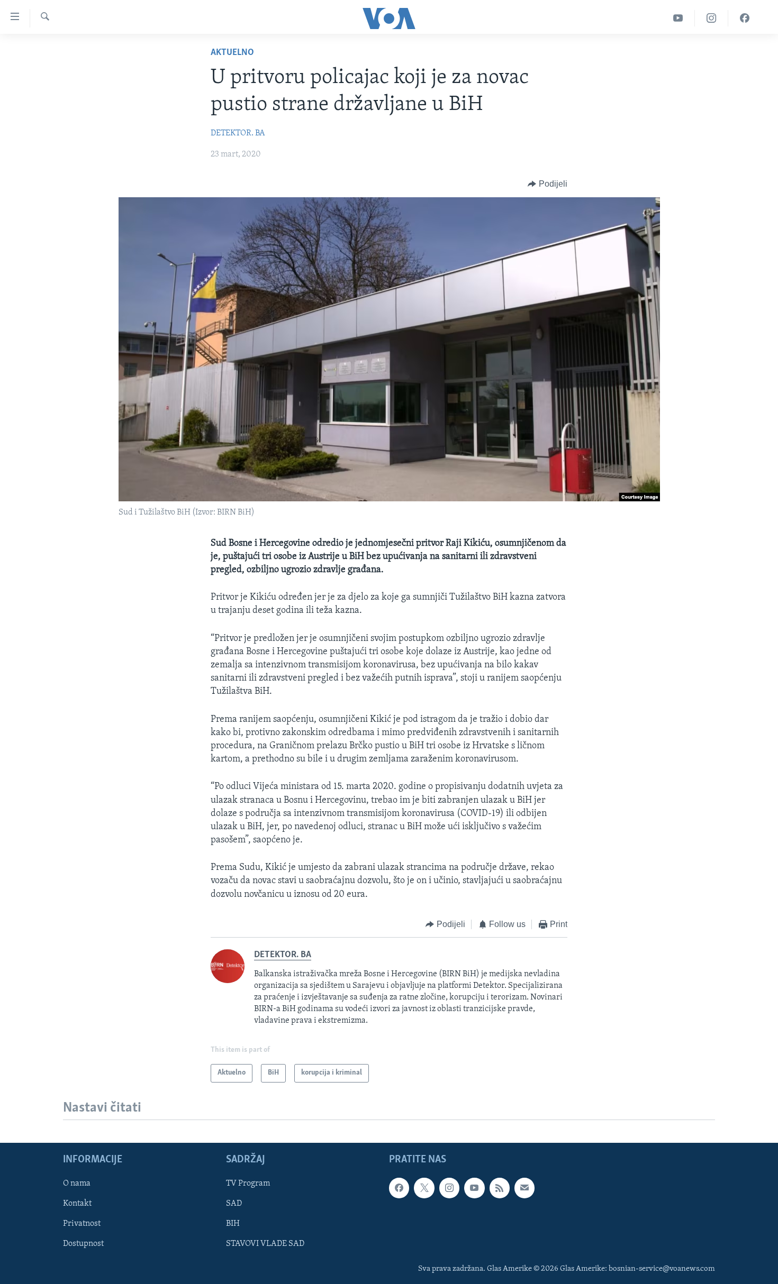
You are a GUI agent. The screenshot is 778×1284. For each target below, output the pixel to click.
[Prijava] (524, 1188)
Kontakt (77, 1203)
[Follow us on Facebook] (399, 1188)
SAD (234, 1203)
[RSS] (500, 1188)
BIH (233, 1223)
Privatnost (82, 1223)
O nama (77, 1183)
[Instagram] (711, 18)
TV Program (248, 1183)
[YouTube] (678, 18)
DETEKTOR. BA (238, 133)
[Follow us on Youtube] (474, 1188)
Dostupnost (83, 1244)
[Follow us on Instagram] (449, 1188)
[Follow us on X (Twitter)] (424, 1188)
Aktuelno (232, 53)
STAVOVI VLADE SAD (265, 1244)
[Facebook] (744, 18)
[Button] (547, 184)
